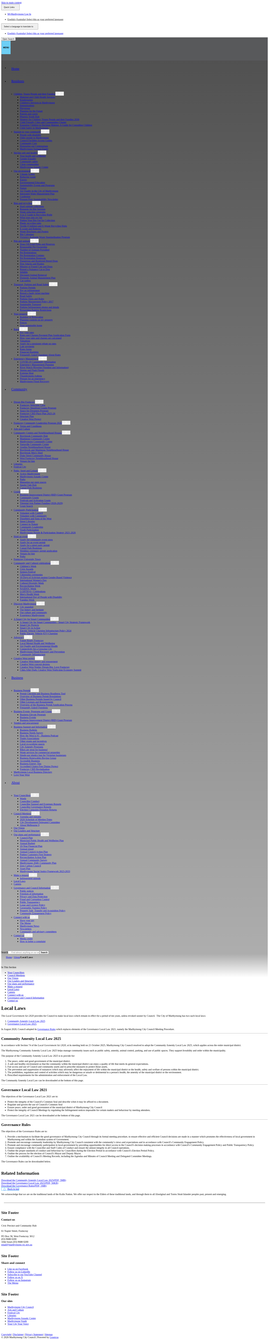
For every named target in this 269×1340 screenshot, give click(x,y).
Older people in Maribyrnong (34, 137)
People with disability (30, 135)
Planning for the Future (31, 111)
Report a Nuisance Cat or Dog (35, 269)
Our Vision (19, 828)
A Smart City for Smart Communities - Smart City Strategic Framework (55, 622)
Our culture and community (33, 612)
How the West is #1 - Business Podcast (39, 735)
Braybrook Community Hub (34, 436)
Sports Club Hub (28, 485)
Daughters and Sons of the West (35, 518)
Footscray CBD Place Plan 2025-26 (37, 413)
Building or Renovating (31, 317)
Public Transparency (30, 902)
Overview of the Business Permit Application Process (46, 704)
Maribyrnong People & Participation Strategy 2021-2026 (48, 532)
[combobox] (19, 26)
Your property (20, 314)
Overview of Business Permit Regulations (40, 696)
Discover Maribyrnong (25, 603)
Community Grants (29, 497)
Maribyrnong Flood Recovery (34, 381)
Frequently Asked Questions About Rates (40, 355)
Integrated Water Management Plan (37, 193)
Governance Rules (46, 1029)
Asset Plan (25, 868)
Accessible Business (30, 761)
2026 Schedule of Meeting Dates (36, 819)
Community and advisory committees (38, 931)
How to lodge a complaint (32, 941)
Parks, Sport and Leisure (26, 470)
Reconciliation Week (30, 586)
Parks (22, 479)
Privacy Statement (34, 1334)
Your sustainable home (31, 325)
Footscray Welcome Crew (32, 405)
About (15, 782)
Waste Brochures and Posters (34, 231)
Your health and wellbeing (33, 156)
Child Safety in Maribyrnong (34, 128)
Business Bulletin (28, 730)
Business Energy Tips (30, 763)
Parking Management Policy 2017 (36, 301)
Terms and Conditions (31, 426)
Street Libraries (27, 521)
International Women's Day (33, 580)
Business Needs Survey (31, 732)
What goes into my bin (31, 217)
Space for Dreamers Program (34, 410)
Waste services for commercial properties (40, 752)
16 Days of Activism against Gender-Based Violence (46, 577)
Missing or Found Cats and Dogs (36, 266)
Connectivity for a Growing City (36, 649)
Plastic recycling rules (30, 223)
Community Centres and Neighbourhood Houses (38, 433)
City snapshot (26, 607)
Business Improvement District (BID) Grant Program (46, 494)
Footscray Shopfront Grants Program (38, 408)
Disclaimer (18, 1334)
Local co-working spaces (32, 744)
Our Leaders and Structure (27, 830)
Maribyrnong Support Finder (34, 149)
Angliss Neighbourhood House (35, 447)
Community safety (29, 161)
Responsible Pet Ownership (33, 247)
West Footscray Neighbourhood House (39, 458)
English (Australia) (35, 19)
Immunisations (27, 105)
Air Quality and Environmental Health (39, 646)
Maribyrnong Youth (17, 1321)
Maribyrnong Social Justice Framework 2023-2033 (45, 871)
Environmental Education (32, 182)
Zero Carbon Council (30, 865)
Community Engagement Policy (35, 913)
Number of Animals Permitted (34, 249)
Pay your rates (27, 332)
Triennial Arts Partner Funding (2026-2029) (41, 503)
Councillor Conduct (29, 801)
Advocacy (19, 637)
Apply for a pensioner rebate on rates (38, 343)
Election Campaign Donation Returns (38, 809)
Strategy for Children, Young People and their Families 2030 (49, 119)
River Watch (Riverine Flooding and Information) (44, 367)
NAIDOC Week (28, 588)
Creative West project (24, 658)
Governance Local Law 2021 (21, 1024)
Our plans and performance (27, 834)
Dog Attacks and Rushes (32, 263)
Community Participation (26, 510)
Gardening (25, 196)
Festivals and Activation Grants (35, 500)
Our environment (22, 171)
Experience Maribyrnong (32, 615)
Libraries (18, 464)
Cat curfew (25, 280)
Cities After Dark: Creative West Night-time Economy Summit (50, 670)
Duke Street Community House (35, 455)
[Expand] (11, 89)
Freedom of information (31, 893)
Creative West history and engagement (39, 661)
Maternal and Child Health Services (37, 97)
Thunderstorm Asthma (31, 376)
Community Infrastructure (32, 654)
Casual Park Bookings (31, 487)
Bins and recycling (23, 203)
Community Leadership (31, 527)
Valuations (25, 341)
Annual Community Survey (33, 860)
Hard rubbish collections (32, 206)
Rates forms (26, 349)
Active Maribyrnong (30, 473)
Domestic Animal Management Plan (37, 277)
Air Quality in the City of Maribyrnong (39, 191)
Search (4, 952)
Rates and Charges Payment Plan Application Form (45, 335)
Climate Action (27, 174)
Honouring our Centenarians (34, 146)
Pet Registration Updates (32, 255)
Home (9, 957)
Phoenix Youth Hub (29, 116)
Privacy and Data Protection (33, 896)
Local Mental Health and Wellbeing (37, 643)
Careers (17, 884)
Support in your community (27, 131)
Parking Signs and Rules (32, 298)
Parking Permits (27, 287)
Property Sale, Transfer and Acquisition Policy (42, 910)
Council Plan (26, 837)
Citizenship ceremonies (31, 574)
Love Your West (22, 775)
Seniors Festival (27, 572)
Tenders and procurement (26, 723)
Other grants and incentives (33, 741)
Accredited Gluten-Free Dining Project (39, 766)
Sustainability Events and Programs (37, 185)
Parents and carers (29, 114)
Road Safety (26, 296)
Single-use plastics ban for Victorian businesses (43, 755)
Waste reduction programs (32, 212)
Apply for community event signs (36, 539)
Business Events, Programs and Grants (33, 711)
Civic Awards (26, 569)
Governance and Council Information (32, 888)
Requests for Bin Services (32, 209)
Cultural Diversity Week (32, 583)
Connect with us (22, 917)
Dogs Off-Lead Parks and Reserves (37, 244)
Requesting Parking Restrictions (35, 310)
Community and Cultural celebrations (32, 563)
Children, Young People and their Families (34, 94)
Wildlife (24, 272)
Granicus (54, 1337)
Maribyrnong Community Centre (36, 441)
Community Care (28, 143)
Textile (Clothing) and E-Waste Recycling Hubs (43, 226)
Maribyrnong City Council (20, 1307)
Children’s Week (28, 566)
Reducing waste (28, 177)
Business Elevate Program (33, 714)
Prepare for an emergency (32, 378)
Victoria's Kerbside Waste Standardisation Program (45, 237)
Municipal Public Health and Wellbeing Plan (42, 840)
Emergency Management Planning (37, 364)
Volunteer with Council (31, 513)
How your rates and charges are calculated (40, 338)
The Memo (25, 923)
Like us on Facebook (17, 1269)
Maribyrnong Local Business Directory (33, 772)
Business (17, 677)
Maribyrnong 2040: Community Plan (38, 863)
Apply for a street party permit (35, 545)
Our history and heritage (32, 609)
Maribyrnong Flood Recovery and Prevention (42, 651)
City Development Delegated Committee (40, 822)
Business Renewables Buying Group (38, 758)
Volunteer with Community (33, 515)
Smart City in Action (30, 628)
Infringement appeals (30, 878)
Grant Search (26, 506)
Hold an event (21, 536)
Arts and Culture (22, 429)
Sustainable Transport (30, 304)
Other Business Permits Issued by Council (40, 699)
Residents (17, 81)
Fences (23, 322)
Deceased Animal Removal (33, 275)
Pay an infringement (30, 290)
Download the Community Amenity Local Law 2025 (33, 1180)
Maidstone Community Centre (35, 438)
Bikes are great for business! (34, 749)
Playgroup (25, 108)
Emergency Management (26, 358)
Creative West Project (30, 419)
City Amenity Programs (31, 746)
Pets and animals (22, 241)
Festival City (20, 466)
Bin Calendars (27, 234)
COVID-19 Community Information (38, 362)
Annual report (27, 849)
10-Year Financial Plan (31, 846)
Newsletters (25, 928)
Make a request (21, 875)
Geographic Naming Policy (33, 907)
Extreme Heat (26, 373)
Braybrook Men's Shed (31, 452)
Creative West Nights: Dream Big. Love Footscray (45, 667)
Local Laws (19, 881)
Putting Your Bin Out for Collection (37, 220)
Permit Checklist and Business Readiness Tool (42, 693)
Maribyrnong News (29, 926)
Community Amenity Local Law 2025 (26, 1021)
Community (19, 389)
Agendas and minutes (30, 816)
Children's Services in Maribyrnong (37, 102)
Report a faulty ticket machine (34, 293)
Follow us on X (15, 1277)
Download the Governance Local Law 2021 (29, 1183)
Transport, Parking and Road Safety (31, 284)
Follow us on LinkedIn (18, 1271)
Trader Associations (29, 738)
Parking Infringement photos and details (39, 307)
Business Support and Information (30, 727)
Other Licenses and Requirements (36, 702)
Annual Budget (27, 843)
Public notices (27, 891)
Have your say (27, 920)
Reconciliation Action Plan (33, 857)
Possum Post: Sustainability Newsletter (39, 199)
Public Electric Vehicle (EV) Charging (39, 633)
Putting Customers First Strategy (36, 854)
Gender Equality (28, 158)
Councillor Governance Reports (35, 807)
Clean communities (29, 164)
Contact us (19, 935)
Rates (16, 329)
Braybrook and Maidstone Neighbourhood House (44, 450)
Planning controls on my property (36, 319)
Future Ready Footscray (32, 640)
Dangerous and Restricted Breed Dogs (39, 261)
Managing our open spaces (33, 482)
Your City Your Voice (18, 1324)
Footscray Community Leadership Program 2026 (38, 423)
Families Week (27, 600)
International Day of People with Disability (41, 597)
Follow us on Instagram (19, 1280)
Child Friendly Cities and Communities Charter (43, 122)
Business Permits (22, 690)
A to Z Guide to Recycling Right (36, 214)
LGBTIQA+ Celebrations (32, 591)
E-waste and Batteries (30, 228)
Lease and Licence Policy (32, 905)
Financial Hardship (29, 352)
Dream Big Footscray (24, 402)
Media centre (26, 938)
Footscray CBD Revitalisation (35, 769)
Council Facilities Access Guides (36, 140)
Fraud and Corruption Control (34, 899)
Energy (23, 179)
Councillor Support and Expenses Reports (40, 804)
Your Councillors (22, 795)
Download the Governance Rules (24, 1185)
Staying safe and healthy (26, 152)
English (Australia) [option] (35, 33)
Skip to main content (11, 2)
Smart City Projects (29, 625)
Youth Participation (29, 529)
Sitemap (49, 1334)
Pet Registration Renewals (33, 258)
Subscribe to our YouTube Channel (24, 1274)
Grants (17, 491)
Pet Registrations (28, 252)
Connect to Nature (29, 524)
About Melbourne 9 (29, 825)
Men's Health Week (29, 594)
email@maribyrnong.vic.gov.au (16, 1244)
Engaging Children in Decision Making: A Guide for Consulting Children (56, 125)
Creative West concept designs (35, 664)
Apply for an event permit (32, 542)
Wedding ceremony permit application (38, 551)
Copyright (6, 1334)
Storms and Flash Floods (32, 370)
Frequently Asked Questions (34, 707)
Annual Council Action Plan (34, 851)
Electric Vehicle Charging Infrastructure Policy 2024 (45, 630)
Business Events (28, 717)
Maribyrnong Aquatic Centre (34, 167)
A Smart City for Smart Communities (32, 619)
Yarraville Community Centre (34, 444)
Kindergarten (26, 100)
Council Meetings (22, 813)
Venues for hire (27, 461)
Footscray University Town (27, 559)
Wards (23, 798)
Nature (23, 188)
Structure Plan (27, 416)
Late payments (27, 346)
